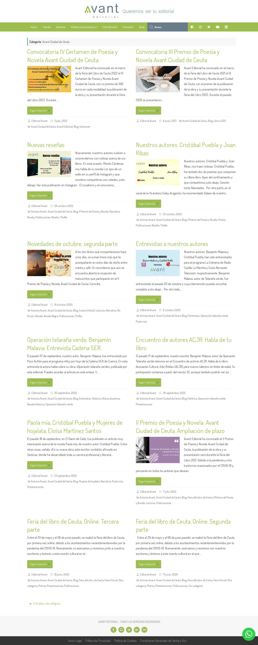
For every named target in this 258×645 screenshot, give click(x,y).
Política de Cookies (125, 641)
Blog (76, 126)
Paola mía (141, 321)
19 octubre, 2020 (63, 304)
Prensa (42, 586)
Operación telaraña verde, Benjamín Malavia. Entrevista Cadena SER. (69, 343)
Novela (31, 217)
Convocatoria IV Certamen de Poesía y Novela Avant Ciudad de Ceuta (72, 55)
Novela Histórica (36, 404)
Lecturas (100, 310)
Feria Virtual (111, 580)
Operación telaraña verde (214, 315)
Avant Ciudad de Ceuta (43, 126)
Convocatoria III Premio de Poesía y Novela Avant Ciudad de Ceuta (178, 55)
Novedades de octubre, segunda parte (72, 244)
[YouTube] (137, 630)
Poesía (221, 219)
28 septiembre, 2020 (174, 393)
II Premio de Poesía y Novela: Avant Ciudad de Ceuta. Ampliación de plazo (180, 426)
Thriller (63, 217)
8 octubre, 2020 (171, 310)
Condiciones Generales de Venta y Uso (163, 641)
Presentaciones (144, 404)
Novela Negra (51, 316)
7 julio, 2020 (169, 491)
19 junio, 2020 (61, 574)
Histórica (96, 398)
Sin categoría (196, 586)
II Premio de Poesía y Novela (94, 211)
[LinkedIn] (144, 630)
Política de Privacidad (98, 641)
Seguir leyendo (38, 110)
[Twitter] (129, 630)
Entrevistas (194, 315)
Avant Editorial (65, 126)
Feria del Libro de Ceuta (200, 497)
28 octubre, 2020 (63, 206)
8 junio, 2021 (169, 121)
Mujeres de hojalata (89, 481)
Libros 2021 (220, 121)
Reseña (55, 217)
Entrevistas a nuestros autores (172, 244)
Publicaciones (43, 217)
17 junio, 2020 (170, 574)
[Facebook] (114, 630)
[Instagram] (121, 630)
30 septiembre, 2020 (65, 393)
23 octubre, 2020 (172, 214)
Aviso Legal (75, 641)
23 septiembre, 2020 (65, 475)
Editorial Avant (40, 121)
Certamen (85, 126)
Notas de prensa (111, 398)
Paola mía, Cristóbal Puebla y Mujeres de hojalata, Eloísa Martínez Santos (75, 426)
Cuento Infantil (87, 310)
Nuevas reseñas (45, 145)
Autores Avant (39, 211)
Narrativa (115, 211)
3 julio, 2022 (60, 121)
